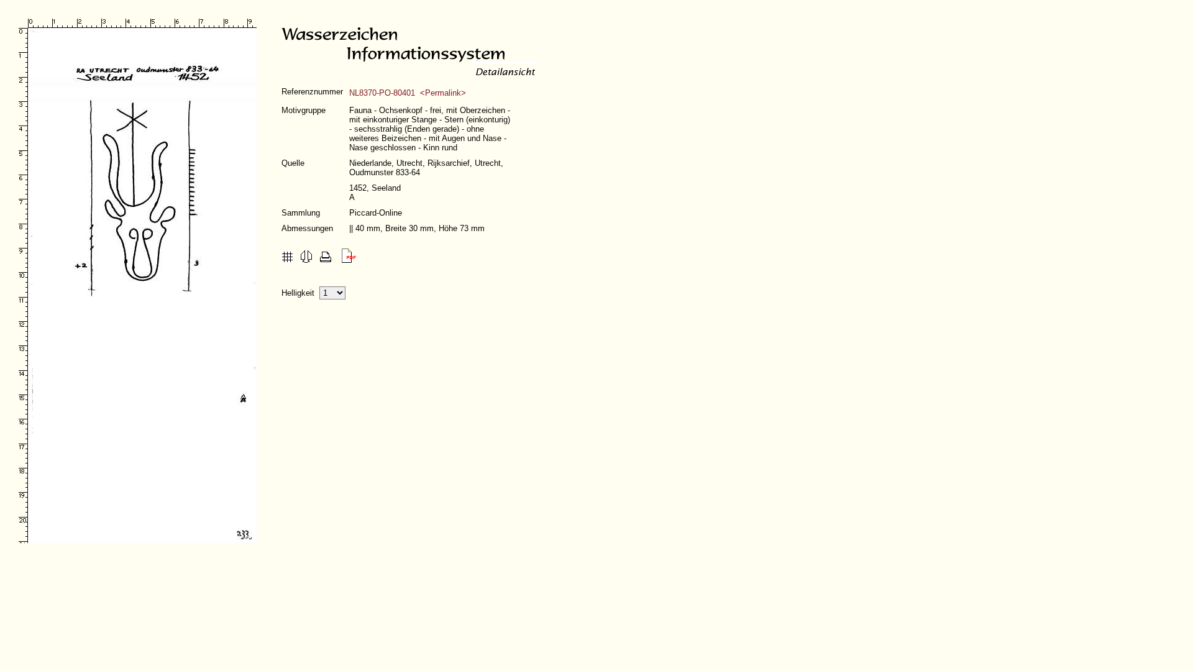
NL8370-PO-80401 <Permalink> (407, 93)
